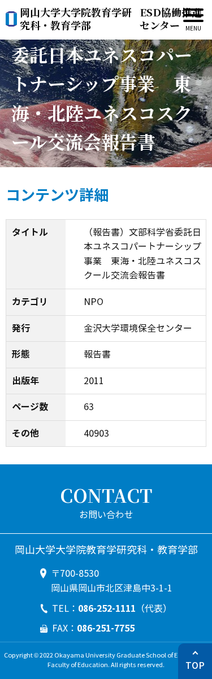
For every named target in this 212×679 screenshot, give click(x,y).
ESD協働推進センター (111, 19)
